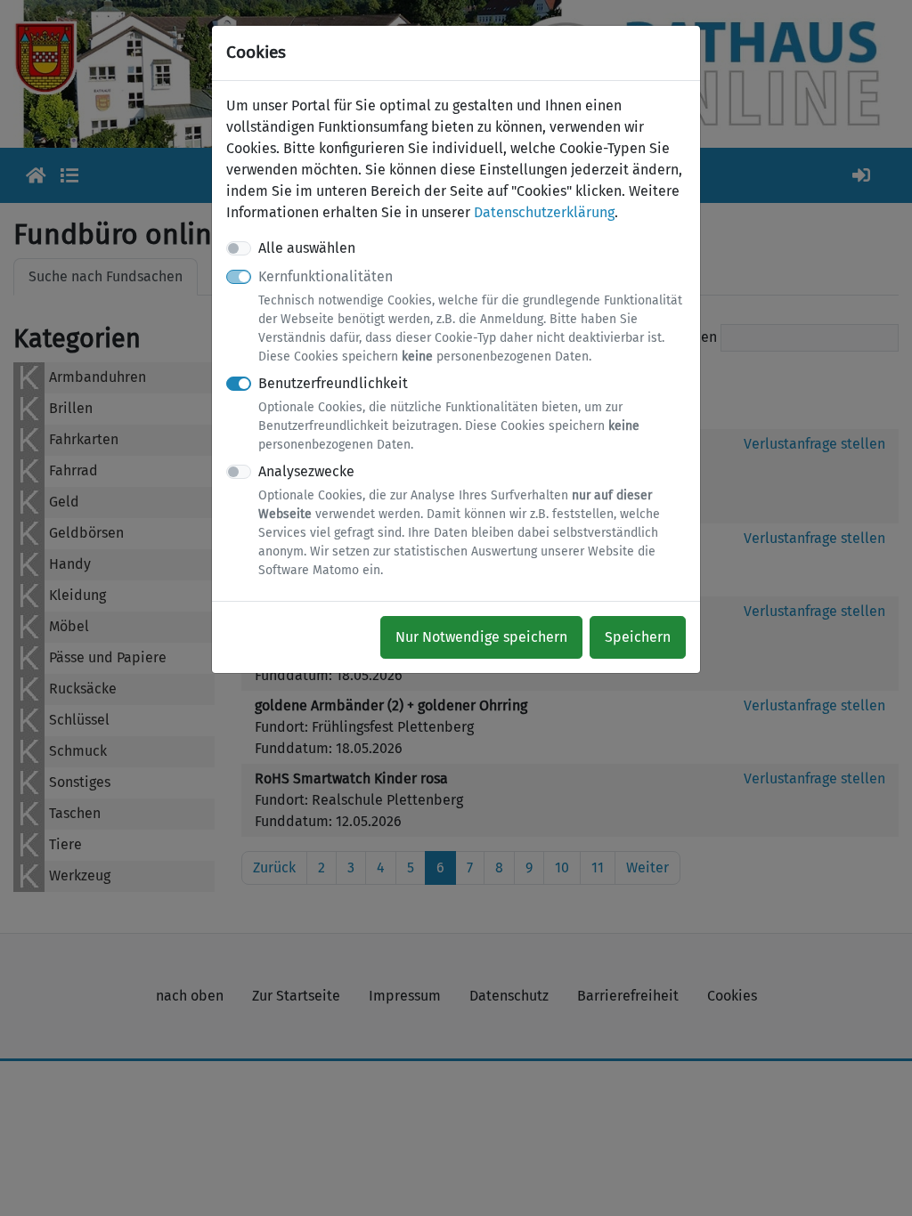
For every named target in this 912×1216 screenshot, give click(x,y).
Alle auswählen (306, 247)
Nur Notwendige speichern (481, 636)
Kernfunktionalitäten (470, 316)
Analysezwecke (459, 520)
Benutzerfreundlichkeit (448, 413)
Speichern (638, 636)
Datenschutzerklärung (544, 212)
